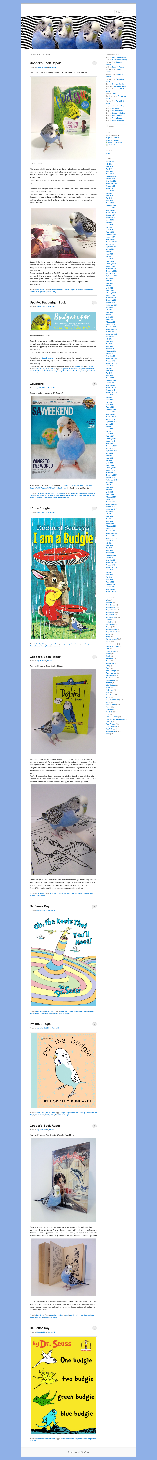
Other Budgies (111, 685)
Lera (107, 666)
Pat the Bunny (39, 1115)
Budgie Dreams (111, 610)
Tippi (107, 714)
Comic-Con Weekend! (119, 57)
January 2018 (110, 412)
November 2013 (111, 533)
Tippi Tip (109, 721)
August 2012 (110, 570)
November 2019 (111, 358)
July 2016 (109, 455)
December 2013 (111, 531)
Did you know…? (112, 639)
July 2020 (109, 339)
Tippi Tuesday (111, 724)
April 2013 (109, 550)
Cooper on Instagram (112, 140)
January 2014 (110, 528)
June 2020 (109, 341)
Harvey (108, 661)
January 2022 (110, 295)
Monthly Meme (111, 678)
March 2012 (110, 582)
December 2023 (111, 239)
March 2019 (110, 378)
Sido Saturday (117, 115)
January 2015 (110, 499)
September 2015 (111, 480)
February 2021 (111, 322)
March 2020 (110, 349)
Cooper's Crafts (111, 629)
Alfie (107, 600)
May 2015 (109, 489)
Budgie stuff (110, 615)
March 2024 (110, 232)
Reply (66, 1115)
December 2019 (111, 356)
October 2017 (110, 419)
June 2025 (109, 195)
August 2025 (110, 191)
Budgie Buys (110, 607)
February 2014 (111, 526)
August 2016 (110, 453)
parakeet (43, 292)
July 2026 (109, 164)
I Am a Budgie (40, 508)
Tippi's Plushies (111, 726)
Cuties (108, 634)
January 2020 (110, 353)
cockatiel (109, 622)
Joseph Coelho (35, 292)
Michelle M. (52, 67)
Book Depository (47, 358)
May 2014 (109, 519)
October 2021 (110, 302)
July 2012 (109, 572)
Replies (66, 497)
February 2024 (111, 234)
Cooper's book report (76, 290)
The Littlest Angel (119, 86)
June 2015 (109, 487)
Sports (108, 702)
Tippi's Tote (110, 729)
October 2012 (110, 565)
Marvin (108, 668)
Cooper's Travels (111, 632)
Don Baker (76, 371)
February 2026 (111, 176)
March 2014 (110, 523)
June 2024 (109, 225)
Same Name (110, 695)
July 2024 (109, 222)
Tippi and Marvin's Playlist (115, 719)
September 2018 (111, 392)
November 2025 (111, 183)
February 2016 (111, 468)
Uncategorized (49, 369)
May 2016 (109, 460)
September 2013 (111, 538)
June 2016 (109, 458)
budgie (52, 290)
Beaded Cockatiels (118, 113)
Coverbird (37, 383)
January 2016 (110, 470)
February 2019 (111, 380)
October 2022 (110, 273)
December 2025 (111, 181)
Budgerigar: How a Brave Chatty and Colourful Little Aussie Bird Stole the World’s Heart (62, 494)
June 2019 (109, 370)
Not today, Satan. (118, 110)
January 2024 (110, 237)
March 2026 (110, 174)
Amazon (89, 366)
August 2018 (110, 395)
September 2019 (111, 363)
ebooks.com (79, 366)
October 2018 (110, 390)
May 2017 (109, 431)
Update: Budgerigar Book (48, 302)
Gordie (108, 656)
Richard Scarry (35, 646)
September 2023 (111, 247)
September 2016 (111, 451)
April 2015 (109, 492)
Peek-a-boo (110, 690)
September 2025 (111, 188)
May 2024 (109, 227)
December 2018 (111, 385)
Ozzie (108, 687)
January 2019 (110, 383)
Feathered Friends (112, 646)
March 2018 (110, 407)
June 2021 (109, 312)
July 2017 (109, 426)
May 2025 (109, 198)
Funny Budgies (111, 651)
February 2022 (111, 293)
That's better (59, 1115)
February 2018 (111, 409)
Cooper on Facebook (112, 138)
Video (108, 734)
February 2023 (111, 264)
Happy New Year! (118, 120)
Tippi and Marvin (112, 717)
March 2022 (110, 290)
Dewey (108, 636)
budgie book (59, 290)
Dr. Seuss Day (39, 906)
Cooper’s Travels (118, 67)
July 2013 (109, 543)
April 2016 (109, 463)
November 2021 (111, 300)
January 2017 (110, 441)
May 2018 (109, 402)
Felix (107, 648)
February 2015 (111, 497)
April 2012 (109, 579)
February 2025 (111, 205)
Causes (108, 619)
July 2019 (109, 368)
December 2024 (111, 210)
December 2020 (111, 327)
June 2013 (109, 545)
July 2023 (109, 251)
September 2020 (111, 334)
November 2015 (111, 475)
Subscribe (118, 142)
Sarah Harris (91, 371)
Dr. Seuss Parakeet (39, 1013)
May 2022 (109, 285)
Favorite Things (111, 644)
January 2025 (110, 208)
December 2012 (111, 560)
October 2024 (110, 215)
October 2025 (110, 186)
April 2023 (109, 259)
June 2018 (109, 400)
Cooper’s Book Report (45, 63)
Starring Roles (49, 493)
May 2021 (109, 315)
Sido (107, 697)
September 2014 (111, 509)
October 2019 (110, 361)
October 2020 (110, 332)
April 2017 (109, 434)
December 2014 (111, 502)
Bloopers (109, 602)
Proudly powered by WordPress (78, 1452)
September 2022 (111, 276)
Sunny (108, 707)
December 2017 (111, 414)
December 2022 (111, 268)
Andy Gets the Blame (57, 1315)
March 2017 (110, 436)
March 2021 (110, 319)
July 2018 (109, 397)
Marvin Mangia (111, 670)
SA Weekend (38, 497)
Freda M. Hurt (38, 1317)
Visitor (113, 93)
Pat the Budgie (40, 1024)
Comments (117, 145)
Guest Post (109, 658)
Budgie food (110, 612)
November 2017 (111, 417)
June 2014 (109, 516)
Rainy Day (115, 108)
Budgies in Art (111, 617)
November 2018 (111, 387)
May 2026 (109, 169)
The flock (109, 712)
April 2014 (109, 521)
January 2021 (110, 324)
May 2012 (109, 577)
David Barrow (88, 290)
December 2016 (111, 443)
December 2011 (111, 589)
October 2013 (110, 536)
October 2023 (110, 244)
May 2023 (109, 256)
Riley (107, 692)
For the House (117, 118)
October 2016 (110, 448)
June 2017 (109, 429)
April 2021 (109, 317)
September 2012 (111, 567)
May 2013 (109, 548)
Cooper (66, 290)
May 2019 (109, 373)
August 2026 (110, 161)
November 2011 (111, 591)
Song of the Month (112, 700)
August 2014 (110, 511)
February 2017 (111, 438)
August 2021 (110, 307)
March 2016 (110, 465)
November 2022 (111, 271)
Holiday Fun (110, 663)
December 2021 (111, 297)
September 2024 (111, 217)
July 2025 (109, 193)
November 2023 (111, 242)
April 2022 (109, 288)
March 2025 (110, 203)
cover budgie (87, 495)
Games (108, 653)
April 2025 (109, 200)
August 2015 (110, 482)
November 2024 (111, 212)
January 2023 (110, 266)
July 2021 (109, 310)
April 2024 (109, 230)
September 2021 (111, 305)
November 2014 (111, 504)
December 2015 (111, 472)
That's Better (50, 1113)
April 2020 (109, 346)
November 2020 (111, 329)
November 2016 (111, 446)
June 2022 (109, 283)
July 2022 (109, 280)
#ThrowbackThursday (119, 60)
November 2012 (111, 562)
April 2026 (109, 171)
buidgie (71, 1439)
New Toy (109, 683)
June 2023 (109, 254)
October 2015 (110, 477)
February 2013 (111, 555)
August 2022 (110, 278)
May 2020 (109, 344)
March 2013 (110, 553)
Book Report (40, 290)
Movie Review (110, 680)
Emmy (108, 641)
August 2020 (110, 336)
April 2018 (109, 404)
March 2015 (110, 494)
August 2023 (110, 249)
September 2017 (111, 421)
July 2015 (109, 485)
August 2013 (110, 540)
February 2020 (111, 351)
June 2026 (109, 166)
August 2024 (110, 220)
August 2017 (110, 424)
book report (54, 893)
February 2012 (111, 584)
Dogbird (80, 893)
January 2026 (110, 178)
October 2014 (110, 506)
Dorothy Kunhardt (86, 1113)
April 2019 (109, 375)
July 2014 (109, 514)
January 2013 (110, 558)
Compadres (110, 624)
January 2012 (110, 587)
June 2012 (109, 575)
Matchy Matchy (111, 675)
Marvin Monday (111, 673)
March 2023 (110, 261)
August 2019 (110, 366)
